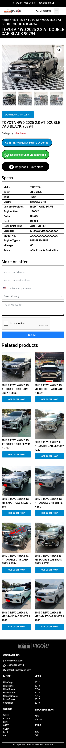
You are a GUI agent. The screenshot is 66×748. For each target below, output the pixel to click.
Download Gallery (18, 114)
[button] (56, 11)
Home (5, 19)
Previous (2, 97)
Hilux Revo (18, 19)
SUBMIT (33, 335)
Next (63, 97)
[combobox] (5, 288)
